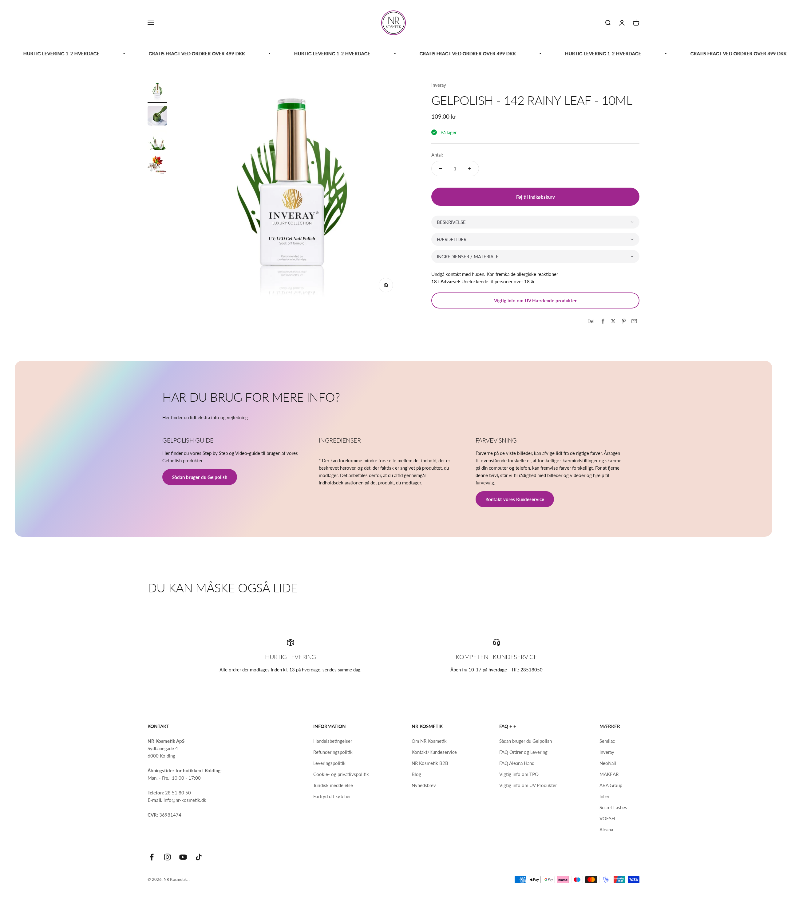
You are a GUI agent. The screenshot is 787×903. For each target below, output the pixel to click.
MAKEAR (609, 774)
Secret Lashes (613, 807)
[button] (535, 222)
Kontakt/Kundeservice (434, 752)
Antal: (437, 154)
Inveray (438, 85)
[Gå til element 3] (157, 141)
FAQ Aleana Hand (516, 763)
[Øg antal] (470, 168)
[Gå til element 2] (157, 116)
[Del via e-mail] (634, 321)
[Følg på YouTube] (183, 857)
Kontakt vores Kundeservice (514, 499)
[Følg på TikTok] (199, 857)
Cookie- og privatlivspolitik (341, 774)
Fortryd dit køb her (332, 796)
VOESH (607, 818)
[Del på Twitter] (613, 321)
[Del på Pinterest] (624, 321)
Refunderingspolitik (333, 752)
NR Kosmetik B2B (430, 763)
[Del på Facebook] (603, 321)
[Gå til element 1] (157, 92)
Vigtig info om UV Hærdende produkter (535, 300)
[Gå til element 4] (157, 166)
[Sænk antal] (440, 168)
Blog (416, 774)
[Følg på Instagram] (167, 857)
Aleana (606, 829)
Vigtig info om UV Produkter (528, 785)
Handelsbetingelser (332, 741)
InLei (604, 796)
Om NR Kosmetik (429, 741)
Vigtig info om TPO (519, 774)
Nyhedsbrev (424, 785)
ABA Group (610, 785)
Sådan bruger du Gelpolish (199, 477)
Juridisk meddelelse (333, 785)
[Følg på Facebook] (152, 857)
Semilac (607, 741)
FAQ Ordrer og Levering (523, 752)
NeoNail (607, 763)
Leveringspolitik (329, 763)
